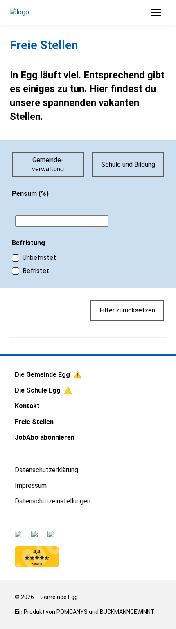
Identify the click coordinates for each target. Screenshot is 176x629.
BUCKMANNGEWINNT (127, 611)
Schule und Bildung (128, 164)
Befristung (28, 243)
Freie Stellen (34, 422)
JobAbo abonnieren (44, 437)
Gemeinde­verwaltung (48, 164)
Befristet (36, 271)
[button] (152, 12)
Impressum (31, 485)
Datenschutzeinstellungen (52, 501)
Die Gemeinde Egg (42, 375)
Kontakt (27, 406)
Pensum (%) (30, 193)
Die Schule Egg (38, 390)
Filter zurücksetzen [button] (127, 310)
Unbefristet (39, 258)
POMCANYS (72, 611)
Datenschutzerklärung (46, 470)
